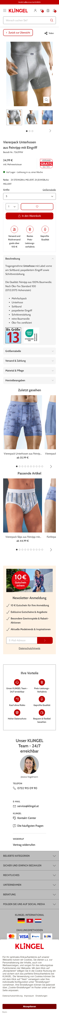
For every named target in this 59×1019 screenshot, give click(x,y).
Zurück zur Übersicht (19, 32)
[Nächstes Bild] (50, 130)
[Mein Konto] (35, 10)
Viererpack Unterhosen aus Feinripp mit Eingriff (23, 454)
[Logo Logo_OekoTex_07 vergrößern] (31, 335)
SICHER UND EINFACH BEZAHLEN (22, 865)
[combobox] (29, 20)
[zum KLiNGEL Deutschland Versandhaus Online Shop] (21, 920)
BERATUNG (9, 894)
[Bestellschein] (48, 10)
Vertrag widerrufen (24, 845)
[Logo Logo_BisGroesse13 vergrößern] (13, 335)
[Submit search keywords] (52, 20)
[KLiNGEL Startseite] (18, 10)
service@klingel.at (28, 806)
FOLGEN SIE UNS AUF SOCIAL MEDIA (24, 904)
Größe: (6, 189)
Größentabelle (49, 189)
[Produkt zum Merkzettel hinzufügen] (37, 206)
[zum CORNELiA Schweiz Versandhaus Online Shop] (30, 921)
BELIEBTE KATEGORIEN (16, 855)
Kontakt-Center (26, 818)
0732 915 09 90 (27, 788)
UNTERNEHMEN (12, 884)
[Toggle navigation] (4, 10)
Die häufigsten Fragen (30, 826)
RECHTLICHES (11, 875)
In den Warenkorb (31, 215)
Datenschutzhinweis (29, 648)
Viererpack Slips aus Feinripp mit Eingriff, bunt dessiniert (23, 537)
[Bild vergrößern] (46, 100)
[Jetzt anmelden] (45, 640)
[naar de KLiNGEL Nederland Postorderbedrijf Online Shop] (38, 921)
